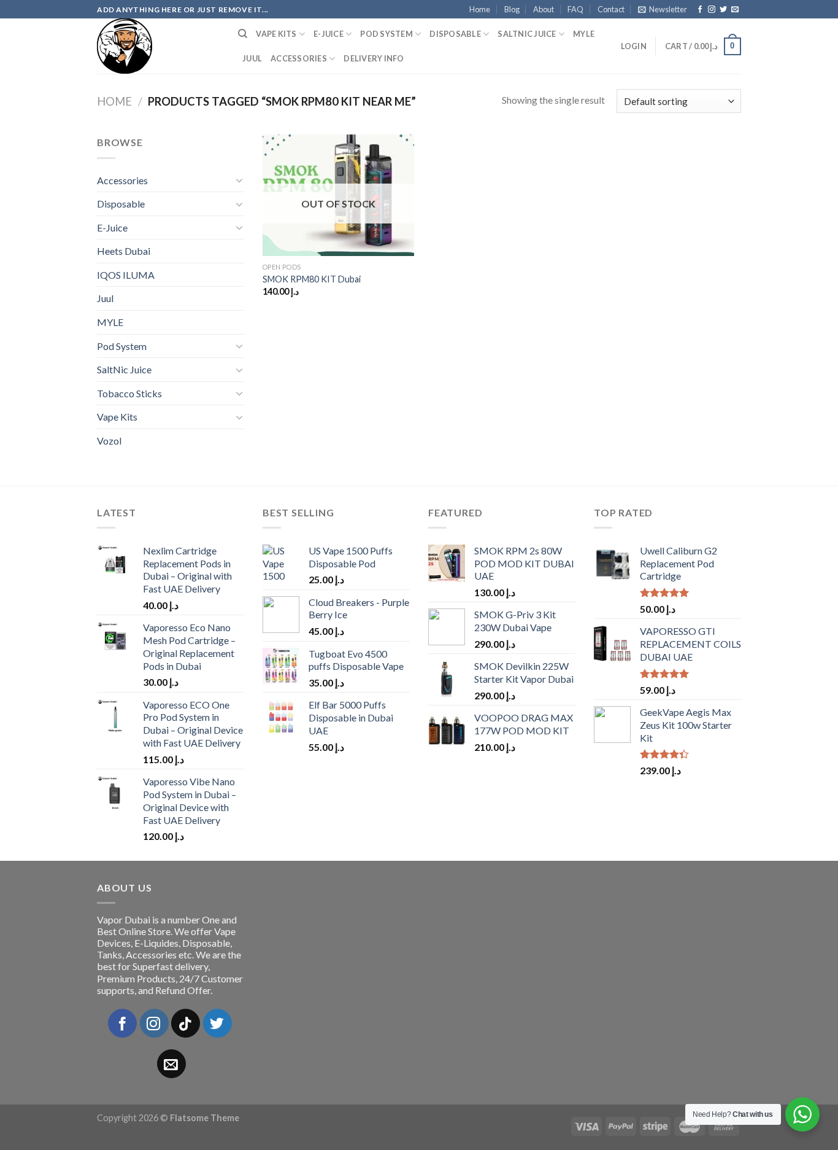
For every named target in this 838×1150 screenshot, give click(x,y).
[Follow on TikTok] (185, 1023)
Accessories (299, 58)
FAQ (575, 9)
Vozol (109, 440)
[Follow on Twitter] (723, 10)
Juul (252, 58)
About (543, 9)
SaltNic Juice (527, 34)
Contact (611, 9)
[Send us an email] (735, 10)
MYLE (583, 34)
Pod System (386, 34)
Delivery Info (374, 58)
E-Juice (328, 34)
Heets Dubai (123, 251)
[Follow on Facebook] (700, 10)
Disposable (455, 34)
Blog (512, 9)
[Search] (242, 33)
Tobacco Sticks (129, 393)
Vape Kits (276, 34)
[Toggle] (239, 180)
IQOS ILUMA (126, 275)
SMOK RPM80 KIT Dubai (312, 279)
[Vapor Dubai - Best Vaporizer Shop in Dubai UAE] (158, 46)
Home (479, 9)
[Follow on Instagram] (711, 10)
